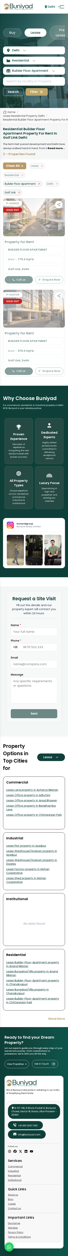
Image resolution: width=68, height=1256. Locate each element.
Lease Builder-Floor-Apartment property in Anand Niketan (32, 964)
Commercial (15, 1166)
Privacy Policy (15, 1232)
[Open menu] (61, 7)
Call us (21, 280)
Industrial (13, 1171)
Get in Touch (41, 1063)
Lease (35, 32)
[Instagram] (9, 1151)
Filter (34, 92)
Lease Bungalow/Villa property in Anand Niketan (32, 973)
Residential (14, 1175)
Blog (10, 1199)
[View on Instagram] (15, 550)
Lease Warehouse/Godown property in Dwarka (31, 862)
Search (13, 92)
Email (14, 658)
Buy (12, 32)
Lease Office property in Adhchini (28, 795)
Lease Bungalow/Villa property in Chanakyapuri (27, 991)
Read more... (56, 148)
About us (13, 1194)
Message (17, 674)
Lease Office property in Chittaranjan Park (34, 815)
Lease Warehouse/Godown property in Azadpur (31, 853)
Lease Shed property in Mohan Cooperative (26, 880)
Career (12, 1203)
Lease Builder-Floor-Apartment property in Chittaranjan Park (32, 1000)
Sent (34, 713)
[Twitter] (20, 1151)
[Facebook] (15, 1151)
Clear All (14, 166)
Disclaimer (14, 1223)
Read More (56, 1019)
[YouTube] (31, 1151)
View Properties (16, 1064)
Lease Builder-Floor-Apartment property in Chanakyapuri (32, 982)
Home (11, 112)
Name (16, 625)
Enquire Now (51, 280)
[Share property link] (59, 204)
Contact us (14, 1208)
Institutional (15, 1180)
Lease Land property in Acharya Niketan (32, 790)
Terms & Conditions (19, 1236)
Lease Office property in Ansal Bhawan (31, 800)
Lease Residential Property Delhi (24, 116)
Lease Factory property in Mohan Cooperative (27, 871)
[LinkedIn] (26, 1151)
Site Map (13, 1227)
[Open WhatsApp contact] (9, 1246)
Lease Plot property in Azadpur (26, 846)
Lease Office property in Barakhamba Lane (31, 807)
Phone (16, 641)
